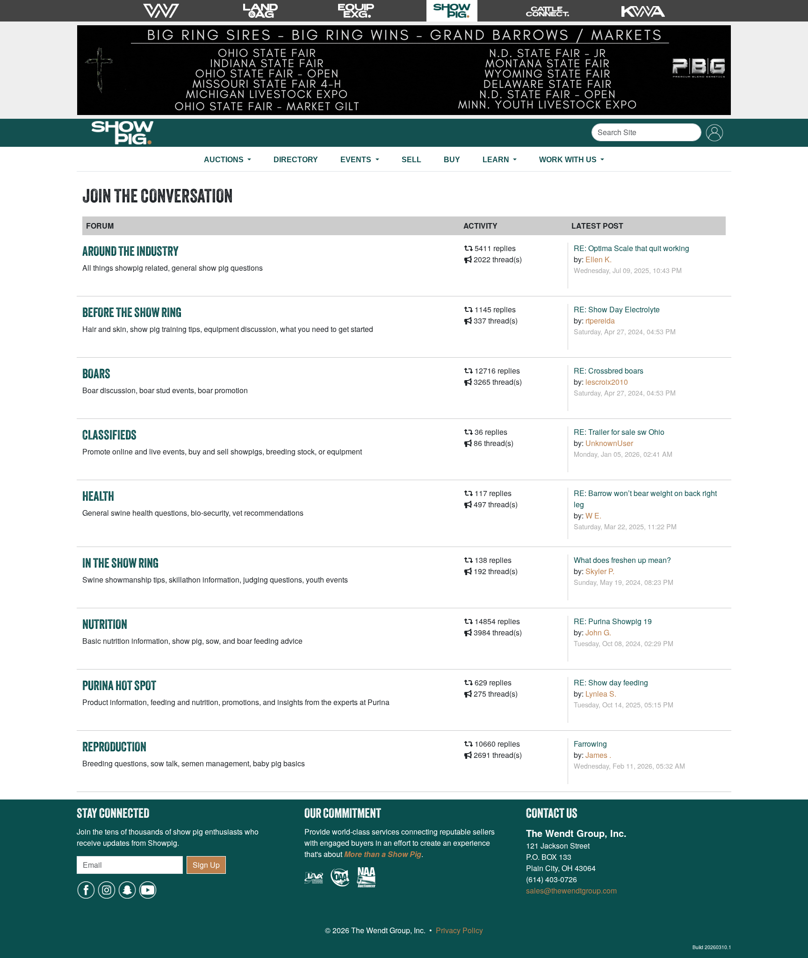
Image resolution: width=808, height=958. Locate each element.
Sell (411, 160)
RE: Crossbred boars (608, 370)
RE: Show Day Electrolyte (617, 309)
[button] (127, 889)
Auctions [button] (224, 160)
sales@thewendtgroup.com (571, 890)
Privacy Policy (459, 930)
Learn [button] (497, 160)
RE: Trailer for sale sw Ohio (619, 431)
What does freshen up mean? (622, 560)
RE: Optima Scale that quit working (631, 248)
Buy (452, 160)
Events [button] (356, 160)
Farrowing (590, 743)
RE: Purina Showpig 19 (613, 621)
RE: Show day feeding (611, 682)
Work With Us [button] (569, 160)
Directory (296, 160)
